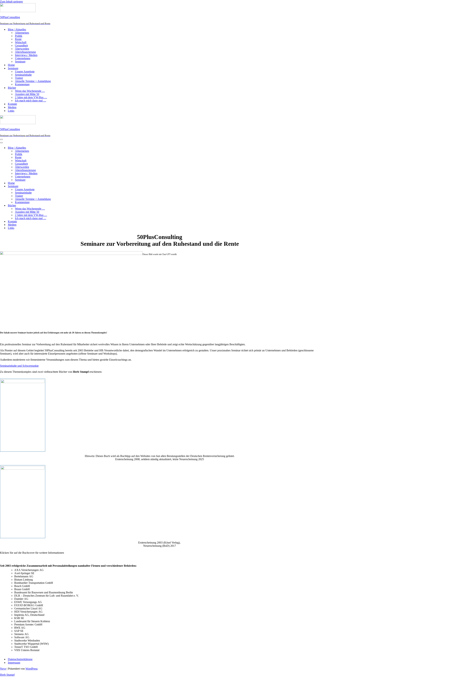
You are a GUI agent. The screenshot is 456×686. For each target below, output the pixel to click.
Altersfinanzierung (25, 51)
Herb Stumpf (7, 674)
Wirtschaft (20, 42)
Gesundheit (21, 45)
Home (11, 64)
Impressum (14, 662)
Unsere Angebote (25, 71)
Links (11, 110)
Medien (12, 107)
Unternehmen (22, 58)
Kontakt (12, 103)
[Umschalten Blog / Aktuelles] (62, 147)
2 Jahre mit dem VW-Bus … (31, 97)
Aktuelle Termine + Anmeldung (33, 81)
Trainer (19, 77)
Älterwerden (22, 48)
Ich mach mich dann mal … (30, 100)
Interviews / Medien (26, 55)
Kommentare (22, 84)
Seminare (20, 61)
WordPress (31, 668)
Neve (3, 668)
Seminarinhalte (23, 74)
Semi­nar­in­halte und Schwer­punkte (19, 365)
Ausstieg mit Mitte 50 (27, 94)
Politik (18, 35)
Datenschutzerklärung (20, 659)
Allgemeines (22, 32)
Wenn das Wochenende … (30, 90)
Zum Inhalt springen (11, 1)
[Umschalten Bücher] (62, 205)
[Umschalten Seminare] (62, 186)
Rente (18, 39)
